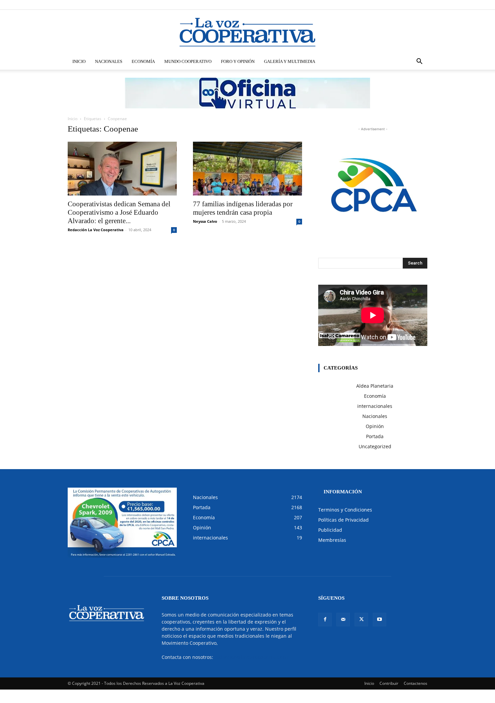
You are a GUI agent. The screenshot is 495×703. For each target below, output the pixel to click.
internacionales (374, 406)
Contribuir (389, 683)
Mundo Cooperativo (187, 61)
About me (364, 4)
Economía (143, 61)
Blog (347, 4)
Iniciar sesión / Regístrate (292, 4)
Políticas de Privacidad (343, 520)
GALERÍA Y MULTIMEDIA (289, 61)
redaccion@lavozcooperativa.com (252, 657)
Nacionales (108, 61)
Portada (375, 436)
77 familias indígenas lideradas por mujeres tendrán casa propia (243, 208)
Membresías (332, 540)
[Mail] (400, 4)
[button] (419, 62)
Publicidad (330, 530)
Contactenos (415, 683)
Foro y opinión (238, 61)
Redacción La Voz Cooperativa (96, 229)
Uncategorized (375, 446)
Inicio (79, 61)
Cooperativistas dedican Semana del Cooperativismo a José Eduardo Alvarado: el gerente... (119, 212)
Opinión (375, 426)
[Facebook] (389, 4)
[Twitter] (411, 4)
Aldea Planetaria (374, 386)
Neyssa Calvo (205, 221)
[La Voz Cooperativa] (247, 32)
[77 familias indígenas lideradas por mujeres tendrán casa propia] (247, 169)
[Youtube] (422, 4)
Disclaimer (328, 4)
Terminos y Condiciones (345, 509)
